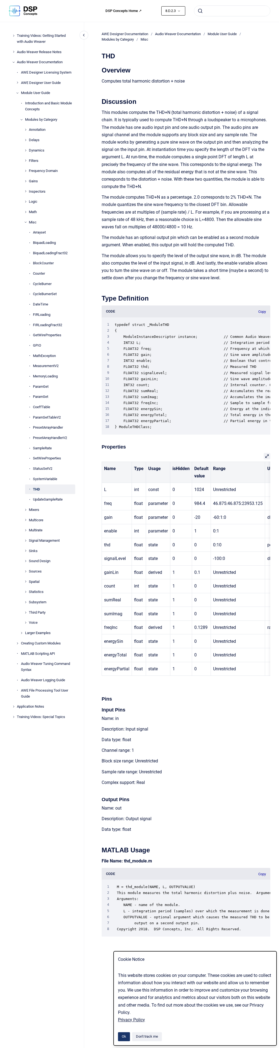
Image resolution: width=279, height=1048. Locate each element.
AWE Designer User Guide (41, 83)
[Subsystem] (25, 602)
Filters (33, 161)
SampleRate (42, 448)
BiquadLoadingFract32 (50, 253)
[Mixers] (25, 510)
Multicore (36, 520)
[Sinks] (25, 551)
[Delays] (25, 140)
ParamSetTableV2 (47, 417)
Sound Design (39, 561)
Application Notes (30, 706)
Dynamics (36, 150)
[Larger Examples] (21, 633)
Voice (33, 622)
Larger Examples (38, 633)
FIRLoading (41, 315)
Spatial (34, 582)
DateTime (40, 304)
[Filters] (25, 160)
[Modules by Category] (21, 119)
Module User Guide (35, 93)
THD (36, 489)
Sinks (33, 551)
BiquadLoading (44, 243)
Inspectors (37, 191)
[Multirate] (25, 530)
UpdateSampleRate (48, 499)
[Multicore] (25, 520)
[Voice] (25, 622)
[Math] (25, 212)
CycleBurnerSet (45, 294)
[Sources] (25, 571)
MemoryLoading (45, 376)
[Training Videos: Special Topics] (13, 717)
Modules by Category (41, 119)
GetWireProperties (47, 335)
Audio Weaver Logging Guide (43, 680)
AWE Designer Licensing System (46, 72)
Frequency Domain (43, 171)
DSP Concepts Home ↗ (123, 11)
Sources (35, 571)
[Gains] (25, 181)
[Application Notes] (13, 706)
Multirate (36, 530)
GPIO (37, 345)
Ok (124, 1036)
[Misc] (25, 222)
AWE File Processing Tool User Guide (44, 693)
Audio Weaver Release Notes (39, 52)
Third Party (37, 612)
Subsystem (37, 602)
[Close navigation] (84, 35)
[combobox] (232, 11)
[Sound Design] (25, 561)
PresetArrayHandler (48, 427)
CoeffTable (41, 407)
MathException (44, 356)
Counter (39, 273)
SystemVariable (45, 479)
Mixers (34, 510)
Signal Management (44, 540)
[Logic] (25, 201)
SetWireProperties (47, 458)
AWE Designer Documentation (125, 34)
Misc (33, 222)
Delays (34, 140)
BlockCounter (43, 263)
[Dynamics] (25, 150)
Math (33, 212)
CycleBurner (42, 284)
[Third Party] (25, 612)
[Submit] (200, 11)
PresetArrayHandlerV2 (50, 438)
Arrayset (39, 232)
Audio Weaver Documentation (40, 62)
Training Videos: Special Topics (41, 717)
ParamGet (40, 386)
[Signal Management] (25, 540)
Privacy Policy (131, 1019)
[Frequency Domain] (25, 171)
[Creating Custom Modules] (17, 643)
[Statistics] (25, 592)
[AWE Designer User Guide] (17, 82)
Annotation (37, 130)
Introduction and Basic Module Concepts (48, 106)
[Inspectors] (25, 191)
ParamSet (40, 397)
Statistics (36, 592)
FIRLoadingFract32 (47, 325)
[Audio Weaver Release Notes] (13, 52)
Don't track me (147, 1036)
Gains (33, 181)
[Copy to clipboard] (99, 69)
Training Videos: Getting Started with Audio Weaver (41, 39)
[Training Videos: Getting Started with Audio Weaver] (13, 36)
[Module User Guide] (17, 93)
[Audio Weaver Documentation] (13, 62)
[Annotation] (25, 130)
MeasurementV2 (46, 366)
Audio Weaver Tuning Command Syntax (45, 667)
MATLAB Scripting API (38, 654)
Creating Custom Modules (41, 643)
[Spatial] (25, 581)
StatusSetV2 (42, 469)
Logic (33, 201)
